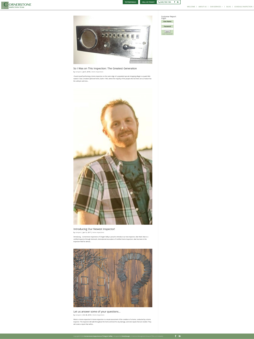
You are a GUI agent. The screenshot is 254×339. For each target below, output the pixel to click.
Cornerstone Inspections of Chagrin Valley (98, 336)
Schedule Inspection (243, 6)
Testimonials (130, 2)
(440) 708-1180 (165, 2)
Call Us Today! (148, 2)
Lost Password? (167, 34)
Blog (228, 6)
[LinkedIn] (177, 2)
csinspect (78, 72)
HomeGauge (126, 336)
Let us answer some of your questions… (97, 311)
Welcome (191, 6)
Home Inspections (97, 72)
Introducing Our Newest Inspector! (94, 229)
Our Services (215, 6)
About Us (203, 6)
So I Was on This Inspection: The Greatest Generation (105, 68)
